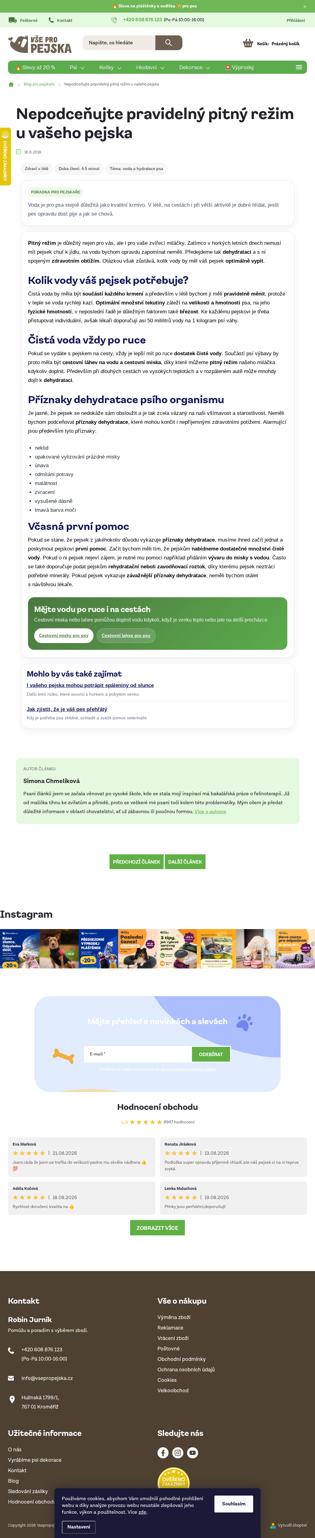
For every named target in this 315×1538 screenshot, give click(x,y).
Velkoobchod (173, 1390)
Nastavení (78, 1527)
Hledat (168, 42)
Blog (13, 1481)
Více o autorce (210, 812)
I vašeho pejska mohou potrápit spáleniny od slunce (90, 685)
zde (142, 1512)
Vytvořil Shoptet (292, 1525)
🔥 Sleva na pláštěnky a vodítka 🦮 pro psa (154, 6)
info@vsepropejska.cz (47, 1378)
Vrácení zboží (173, 1338)
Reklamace (170, 1328)
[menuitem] (35, 67)
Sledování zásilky (28, 1491)
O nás (15, 1450)
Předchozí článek (136, 862)
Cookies (167, 1380)
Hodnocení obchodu (157, 1106)
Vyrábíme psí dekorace (35, 1460)
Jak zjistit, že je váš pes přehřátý (67, 709)
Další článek (185, 862)
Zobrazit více (157, 1227)
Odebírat (211, 1054)
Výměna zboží (174, 1317)
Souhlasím (233, 1504)
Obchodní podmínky (182, 1359)
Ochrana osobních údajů (186, 1370)
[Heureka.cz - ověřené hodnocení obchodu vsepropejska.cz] (174, 1483)
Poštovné (29, 20)
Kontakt (64, 20)
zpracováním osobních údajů (188, 1069)
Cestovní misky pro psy (64, 635)
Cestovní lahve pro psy (126, 635)
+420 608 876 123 (42, 1349)
